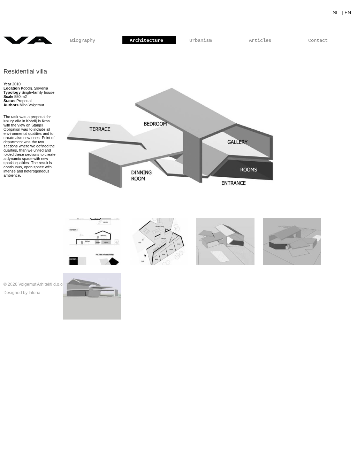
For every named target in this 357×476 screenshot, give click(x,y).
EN (347, 12)
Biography (82, 40)
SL (336, 12)
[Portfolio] (178, 40)
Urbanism (200, 40)
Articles (260, 40)
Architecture (146, 40)
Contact (318, 40)
